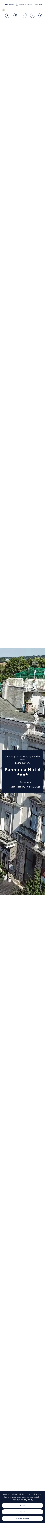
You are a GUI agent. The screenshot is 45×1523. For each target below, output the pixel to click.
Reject (22, 1512)
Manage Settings (22, 1518)
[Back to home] (3, 10)
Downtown (25, 782)
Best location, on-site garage (25, 787)
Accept (22, 1505)
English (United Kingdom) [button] (30, 4)
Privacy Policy (27, 1500)
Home (11, 4)
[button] (6, 4)
